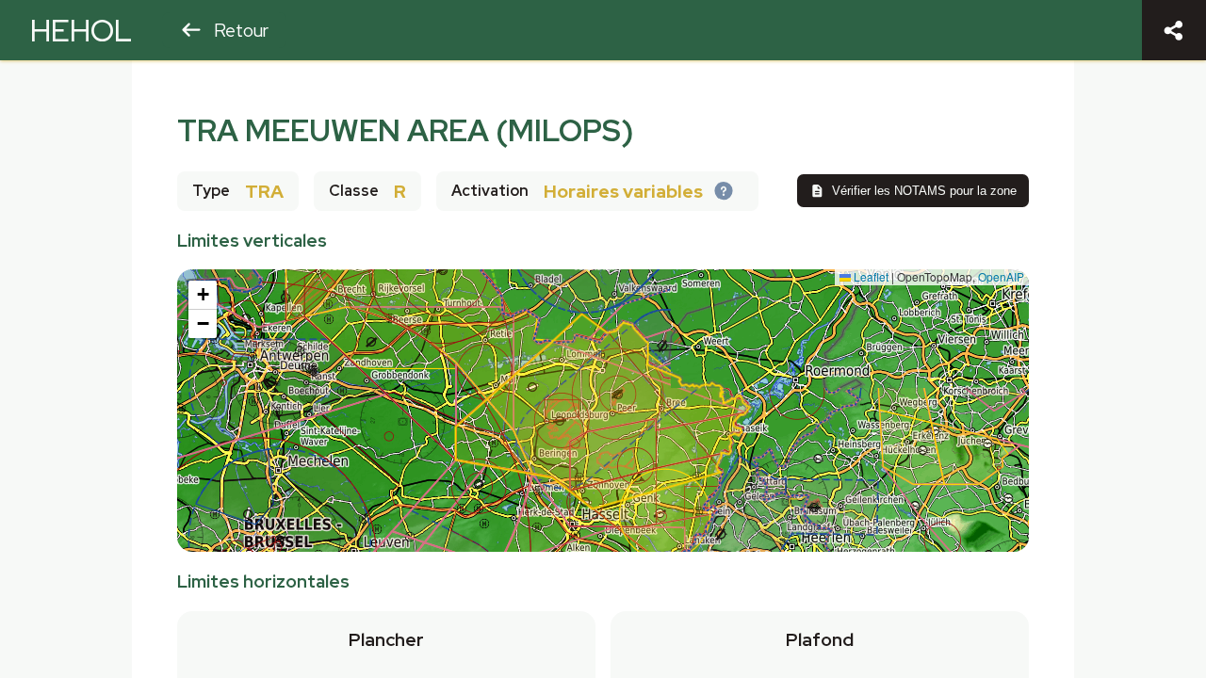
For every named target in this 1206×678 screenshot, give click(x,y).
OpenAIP (1001, 276)
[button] (202, 295)
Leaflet (869, 276)
